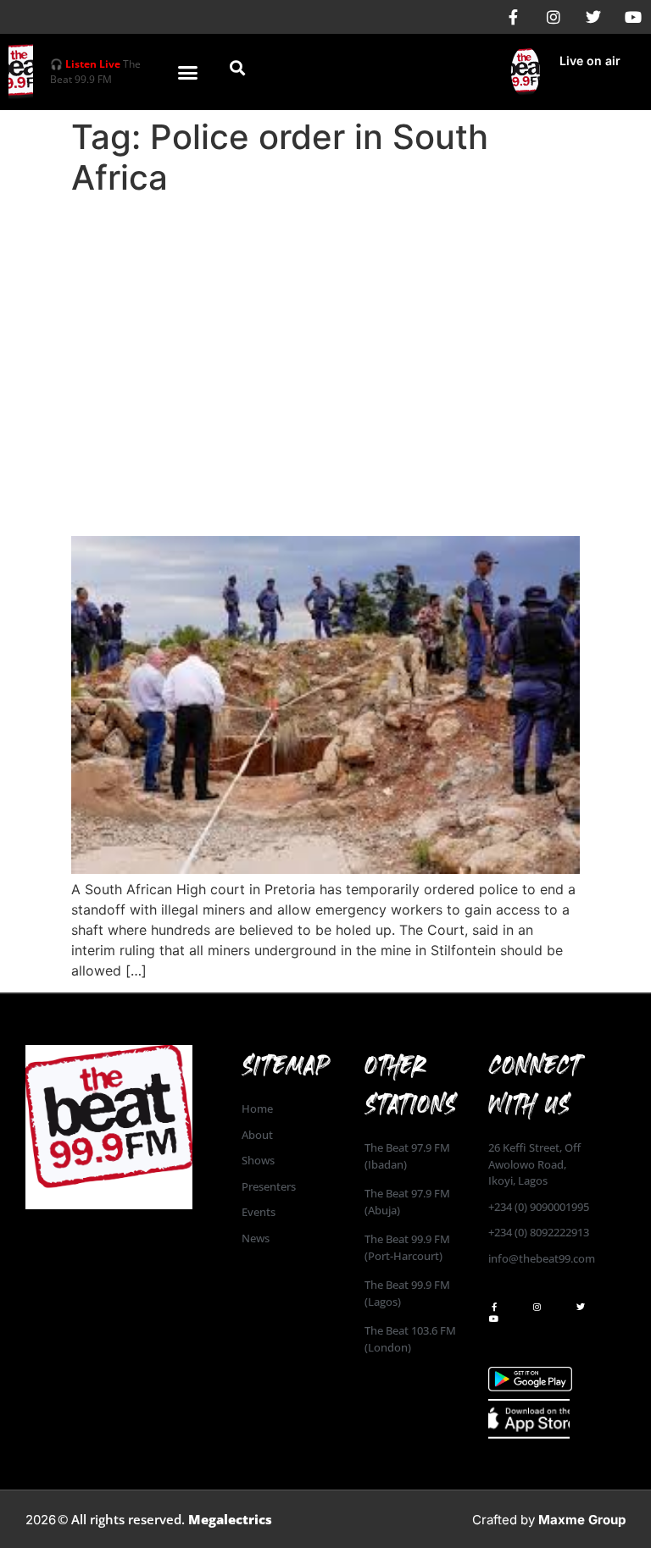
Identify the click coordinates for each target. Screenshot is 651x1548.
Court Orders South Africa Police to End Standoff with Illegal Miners (325, 489)
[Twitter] (593, 17)
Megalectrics (230, 1519)
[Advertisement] (325, 330)
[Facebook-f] (513, 17)
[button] (188, 72)
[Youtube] (633, 17)
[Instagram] (553, 17)
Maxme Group (582, 1520)
